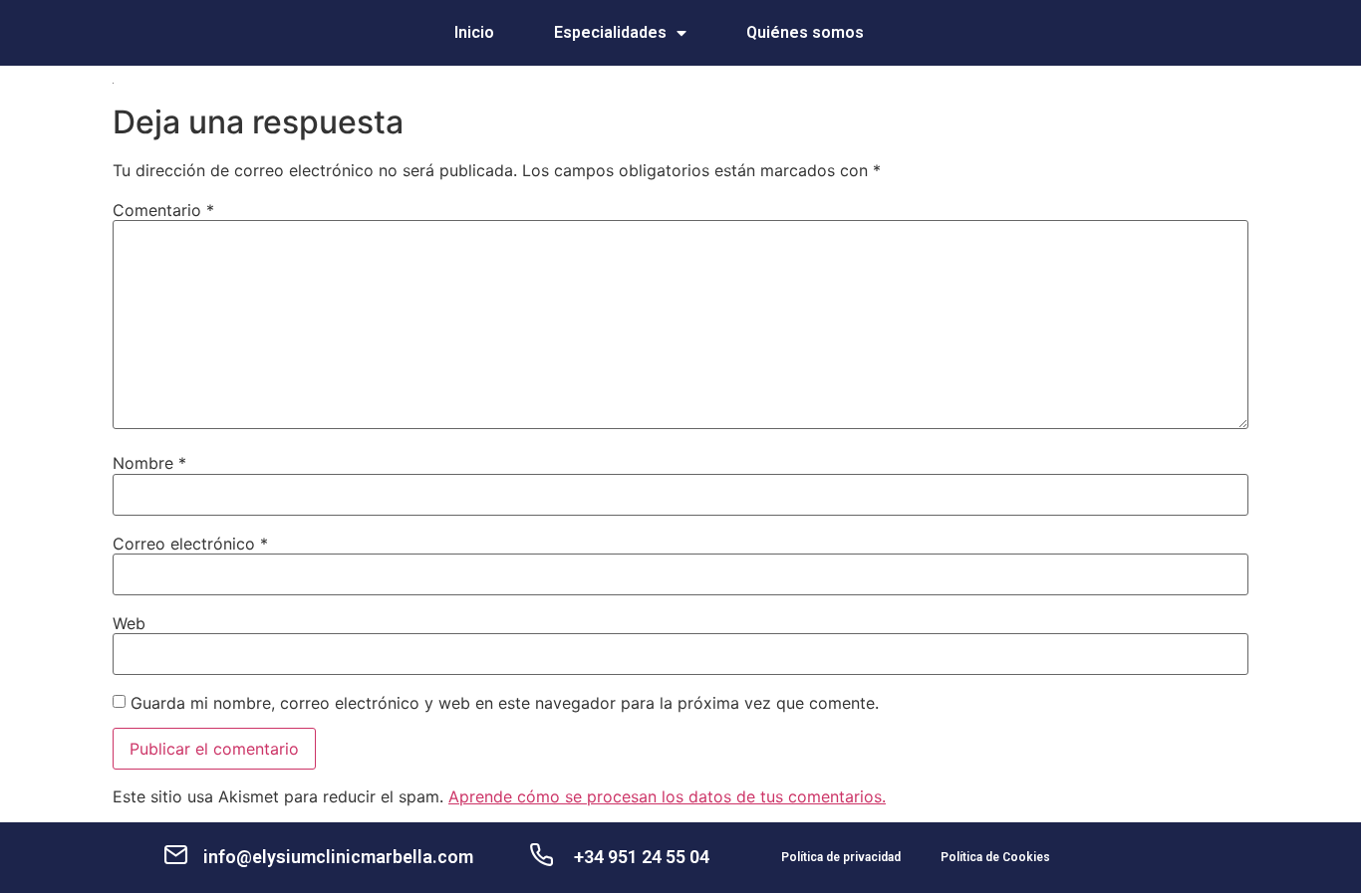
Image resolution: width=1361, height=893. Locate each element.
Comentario (163, 210)
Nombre (149, 463)
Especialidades (610, 32)
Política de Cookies (995, 857)
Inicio (474, 32)
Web (129, 623)
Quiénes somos (805, 32)
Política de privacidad (841, 857)
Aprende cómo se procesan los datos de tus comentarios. (667, 796)
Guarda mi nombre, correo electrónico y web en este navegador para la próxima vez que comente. (505, 703)
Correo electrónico (190, 544)
